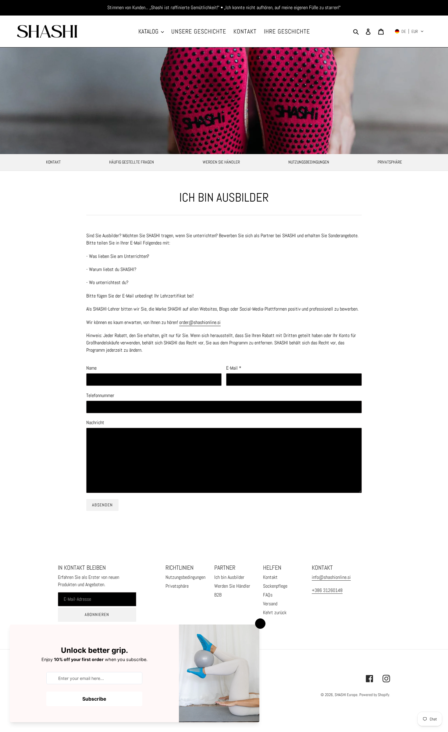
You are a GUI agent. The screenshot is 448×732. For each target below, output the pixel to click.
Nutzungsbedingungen (308, 162)
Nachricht (95, 422)
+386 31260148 (327, 590)
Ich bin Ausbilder (229, 577)
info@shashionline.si (331, 577)
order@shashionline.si (200, 322)
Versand (270, 603)
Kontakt (270, 577)
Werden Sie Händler (221, 162)
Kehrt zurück (274, 612)
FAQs (267, 595)
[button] (409, 31)
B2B (218, 595)
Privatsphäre (390, 162)
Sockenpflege (275, 586)
